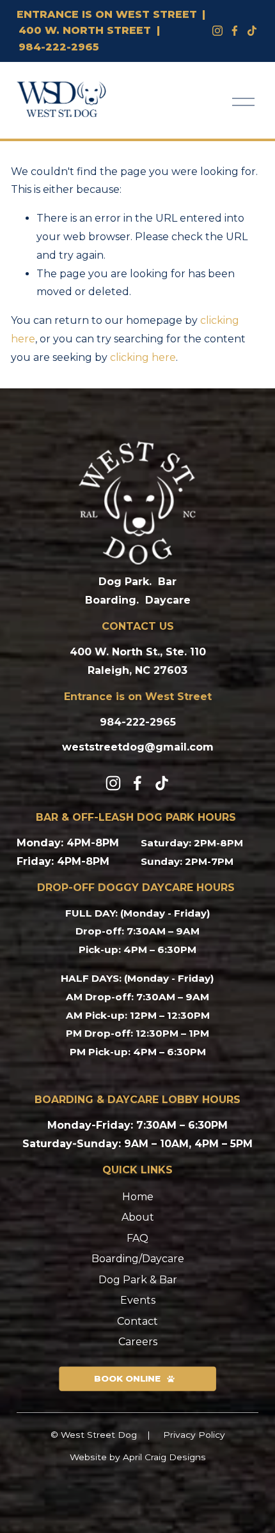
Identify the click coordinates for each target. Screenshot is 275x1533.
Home (137, 1197)
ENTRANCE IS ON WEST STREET (107, 14)
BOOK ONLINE (127, 1378)
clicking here (143, 357)
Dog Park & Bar (137, 1280)
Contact (137, 1321)
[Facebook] (234, 30)
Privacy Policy (194, 1435)
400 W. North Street (85, 30)
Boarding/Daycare (137, 1259)
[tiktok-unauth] (252, 30)
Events (137, 1300)
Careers (137, 1342)
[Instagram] (217, 30)
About (138, 1217)
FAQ (137, 1238)
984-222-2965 (59, 47)
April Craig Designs (164, 1457)
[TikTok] (161, 783)
